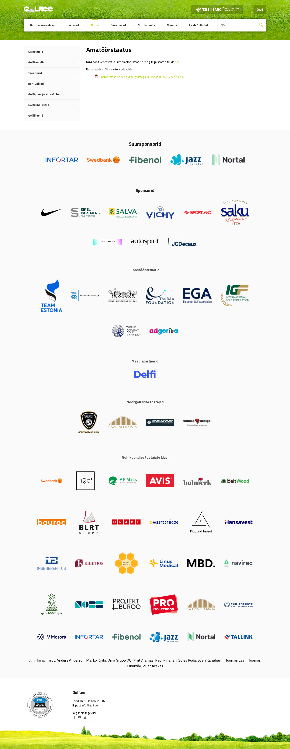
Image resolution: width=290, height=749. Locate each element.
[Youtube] (79, 717)
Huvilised (72, 25)
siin (177, 62)
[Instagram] (85, 717)
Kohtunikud (36, 83)
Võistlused (118, 25)
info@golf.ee (90, 705)
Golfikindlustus (38, 105)
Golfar (95, 25)
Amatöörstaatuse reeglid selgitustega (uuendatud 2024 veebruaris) (141, 76)
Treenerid (35, 73)
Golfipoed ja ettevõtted (44, 94)
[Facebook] (74, 717)
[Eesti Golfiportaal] (38, 10)
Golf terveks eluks (42, 25)
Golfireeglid (36, 62)
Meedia (172, 25)
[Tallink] (217, 9)
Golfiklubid (35, 51)
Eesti (260, 9)
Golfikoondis (146, 25)
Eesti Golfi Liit (198, 25)
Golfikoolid (35, 115)
